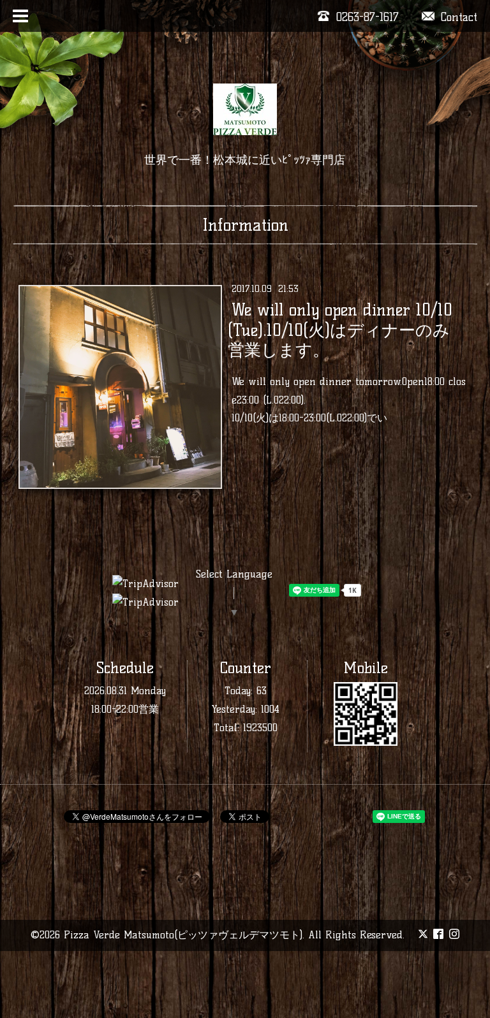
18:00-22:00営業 (125, 709)
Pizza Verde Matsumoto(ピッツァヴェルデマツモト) (183, 935)
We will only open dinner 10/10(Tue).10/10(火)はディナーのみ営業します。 (340, 330)
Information (245, 225)
